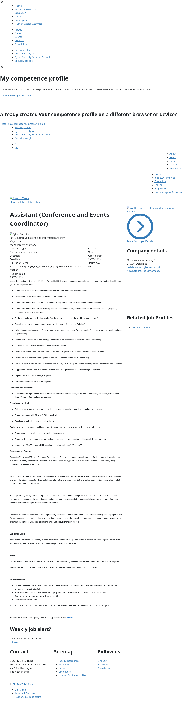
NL (16, 144)
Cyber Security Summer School (32, 57)
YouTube (103, 664)
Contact (19, 40)
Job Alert (15, 642)
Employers (21, 20)
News (18, 33)
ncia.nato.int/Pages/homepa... (144, 270)
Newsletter (21, 44)
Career (18, 16)
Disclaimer (21, 689)
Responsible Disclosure (28, 696)
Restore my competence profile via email (23, 123)
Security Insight (24, 60)
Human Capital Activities (28, 23)
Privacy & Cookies (25, 693)
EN (16, 147)
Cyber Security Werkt (27, 53)
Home (18, 5)
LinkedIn (103, 661)
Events (18, 36)
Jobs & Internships (25, 9)
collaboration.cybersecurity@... (144, 267)
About (18, 29)
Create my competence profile (17, 95)
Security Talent (23, 50)
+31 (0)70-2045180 (23, 683)
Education (20, 13)
